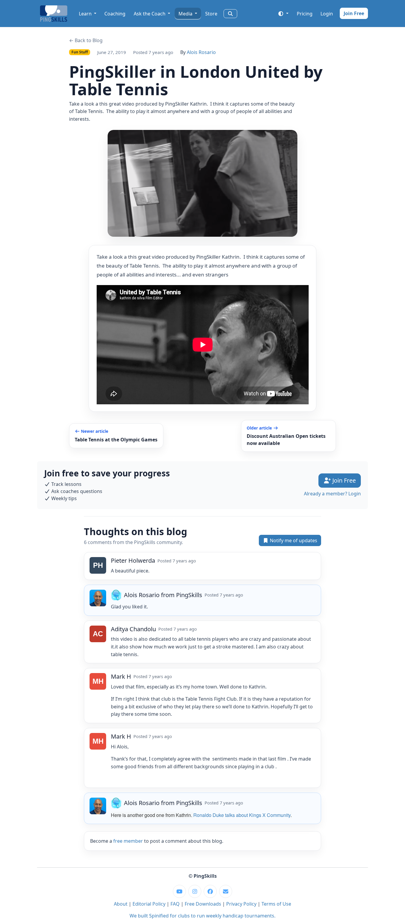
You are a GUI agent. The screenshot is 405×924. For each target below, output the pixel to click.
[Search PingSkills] (230, 13)
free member (128, 841)
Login (327, 13)
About (120, 904)
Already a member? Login (332, 493)
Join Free (354, 13)
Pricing (304, 13)
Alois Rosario (201, 52)
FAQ (175, 904)
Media (186, 13)
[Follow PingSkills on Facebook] (210, 891)
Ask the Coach (150, 13)
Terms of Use (276, 904)
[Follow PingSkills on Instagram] (194, 891)
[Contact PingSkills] (225, 891)
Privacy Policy (241, 904)
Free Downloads (203, 904)
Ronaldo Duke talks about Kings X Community (242, 815)
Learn (86, 13)
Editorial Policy (149, 904)
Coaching (114, 13)
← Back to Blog (86, 40)
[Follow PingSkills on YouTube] (179, 891)
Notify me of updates (293, 540)
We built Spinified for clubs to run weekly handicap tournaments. (202, 915)
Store (211, 13)
